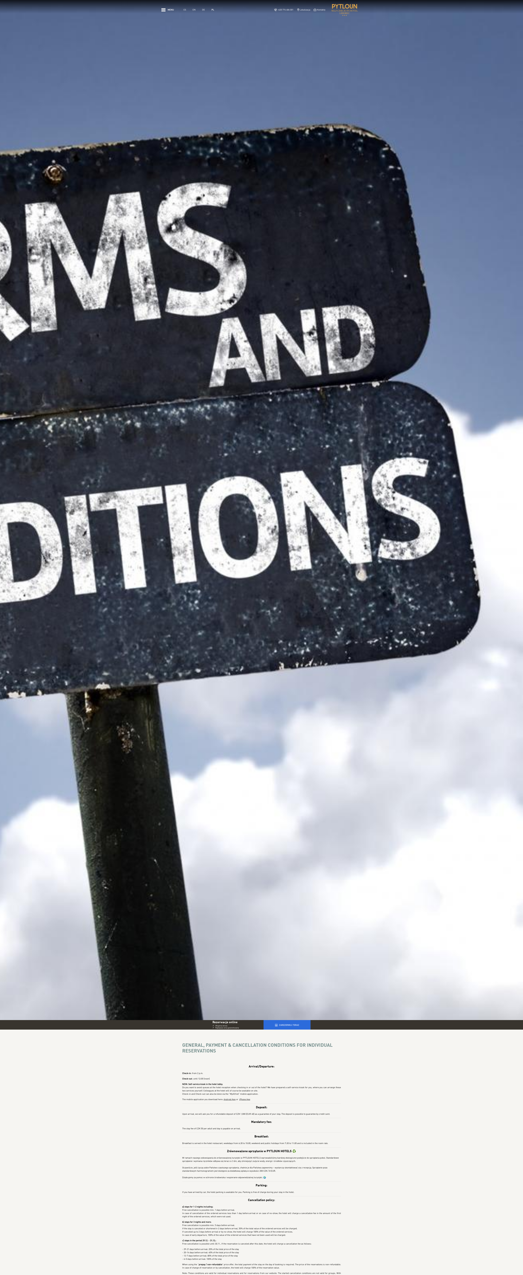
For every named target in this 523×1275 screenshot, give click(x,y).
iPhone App (244, 1099)
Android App (230, 1099)
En (194, 10)
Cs (184, 10)
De (203, 10)
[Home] (345, 10)
